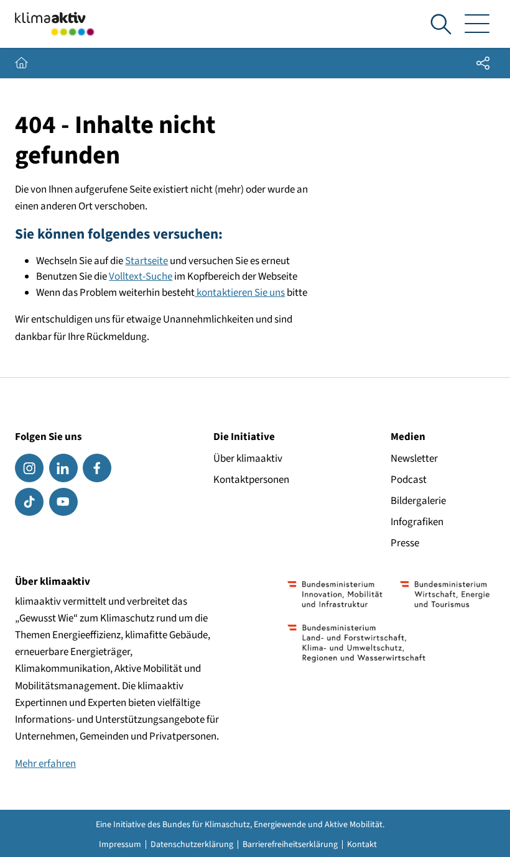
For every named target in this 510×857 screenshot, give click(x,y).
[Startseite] (55, 24)
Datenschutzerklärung (192, 844)
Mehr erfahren (45, 763)
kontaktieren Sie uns (240, 292)
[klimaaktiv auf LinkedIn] (63, 468)
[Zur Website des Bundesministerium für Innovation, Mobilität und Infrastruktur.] (335, 594)
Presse (405, 543)
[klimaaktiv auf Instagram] (29, 468)
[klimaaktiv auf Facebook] (97, 468)
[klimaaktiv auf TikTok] (29, 502)
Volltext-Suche (140, 276)
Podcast (409, 479)
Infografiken (417, 522)
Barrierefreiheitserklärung (290, 844)
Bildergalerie (418, 500)
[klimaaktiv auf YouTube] (63, 502)
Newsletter (414, 458)
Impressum (120, 844)
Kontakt (362, 844)
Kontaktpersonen (251, 479)
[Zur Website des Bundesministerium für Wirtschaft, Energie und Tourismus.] (444, 594)
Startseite (146, 261)
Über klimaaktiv (247, 458)
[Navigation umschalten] (477, 24)
